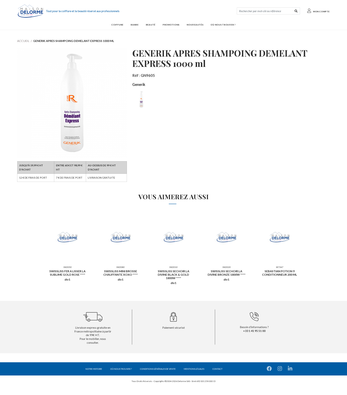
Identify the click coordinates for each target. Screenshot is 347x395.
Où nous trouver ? (223, 24)
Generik (138, 84)
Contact (217, 369)
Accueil (23, 40)
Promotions (171, 24)
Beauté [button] (150, 24)
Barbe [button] (135, 24)
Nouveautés (195, 24)
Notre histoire (93, 369)
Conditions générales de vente (158, 369)
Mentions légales (194, 369)
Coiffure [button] (117, 24)
